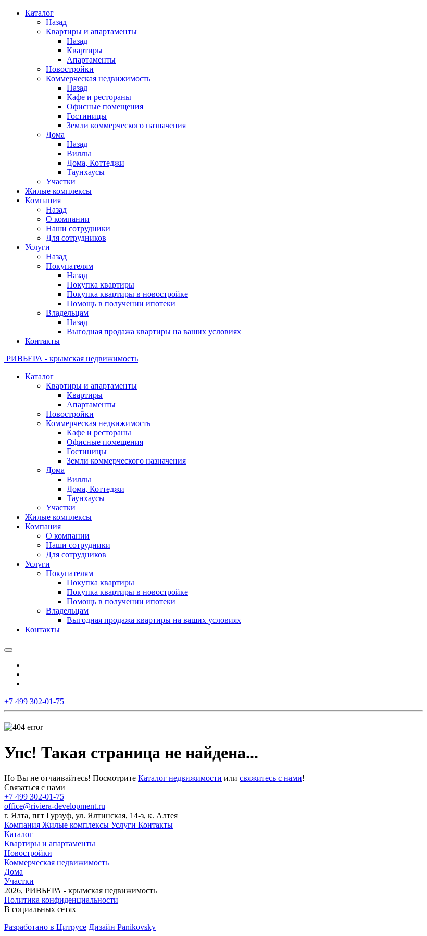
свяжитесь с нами (271, 777)
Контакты (155, 824)
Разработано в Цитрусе (45, 926)
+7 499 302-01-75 (34, 796)
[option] (224, 665)
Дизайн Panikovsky (122, 926)
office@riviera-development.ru (54, 806)
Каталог (18, 834)
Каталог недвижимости (180, 777)
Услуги (124, 824)
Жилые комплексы (76, 824)
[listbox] (213, 674)
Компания (23, 824)
